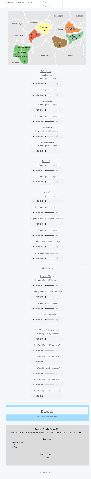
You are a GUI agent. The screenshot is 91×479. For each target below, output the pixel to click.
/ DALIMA (20, 3)
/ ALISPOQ (31, 3)
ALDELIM (10, 3)
